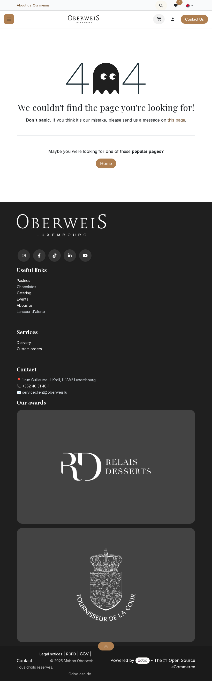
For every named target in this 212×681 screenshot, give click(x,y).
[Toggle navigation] (9, 19)
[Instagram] (24, 255)
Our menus (41, 5)
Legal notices (51, 654)
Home (106, 163)
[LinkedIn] (70, 255)
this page (176, 120)
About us (24, 5)
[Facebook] (39, 255)
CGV (84, 653)
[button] (161, 5)
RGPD (71, 654)
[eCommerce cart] (159, 19)
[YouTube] (85, 255)
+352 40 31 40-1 (35, 386)
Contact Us (194, 19)
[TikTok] (54, 255)
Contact (24, 660)
